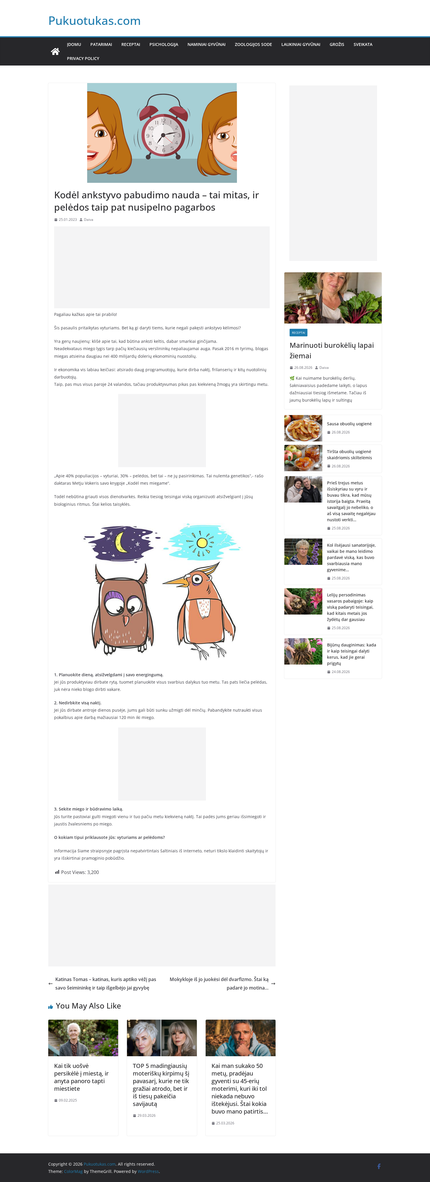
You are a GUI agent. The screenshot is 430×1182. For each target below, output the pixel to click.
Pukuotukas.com (94, 20)
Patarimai (101, 44)
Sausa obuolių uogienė (349, 423)
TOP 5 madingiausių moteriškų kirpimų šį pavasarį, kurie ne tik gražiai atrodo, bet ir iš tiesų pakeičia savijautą (161, 1085)
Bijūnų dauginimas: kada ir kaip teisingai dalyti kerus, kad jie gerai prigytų (351, 654)
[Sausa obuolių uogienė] (303, 428)
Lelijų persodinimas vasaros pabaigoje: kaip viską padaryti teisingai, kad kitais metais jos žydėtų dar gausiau (350, 607)
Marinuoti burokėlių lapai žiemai (332, 350)
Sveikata (363, 44)
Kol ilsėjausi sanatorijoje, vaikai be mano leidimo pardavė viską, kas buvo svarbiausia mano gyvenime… (351, 557)
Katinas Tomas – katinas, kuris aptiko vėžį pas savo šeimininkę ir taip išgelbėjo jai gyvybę (105, 983)
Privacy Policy (83, 58)
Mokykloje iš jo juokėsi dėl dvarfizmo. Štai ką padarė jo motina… (219, 983)
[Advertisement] (162, 267)
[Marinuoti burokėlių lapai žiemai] (333, 298)
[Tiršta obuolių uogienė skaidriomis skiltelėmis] (303, 459)
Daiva (88, 219)
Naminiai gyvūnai (207, 44)
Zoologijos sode (253, 44)
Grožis (337, 44)
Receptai (130, 44)
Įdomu (74, 44)
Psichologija (163, 44)
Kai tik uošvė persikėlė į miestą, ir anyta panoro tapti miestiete (81, 1077)
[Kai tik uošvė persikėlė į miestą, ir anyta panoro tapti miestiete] (83, 1024)
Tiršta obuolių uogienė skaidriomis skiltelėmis (349, 454)
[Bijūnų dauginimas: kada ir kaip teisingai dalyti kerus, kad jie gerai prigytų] (303, 658)
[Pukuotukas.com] (55, 51)
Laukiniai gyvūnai (300, 44)
